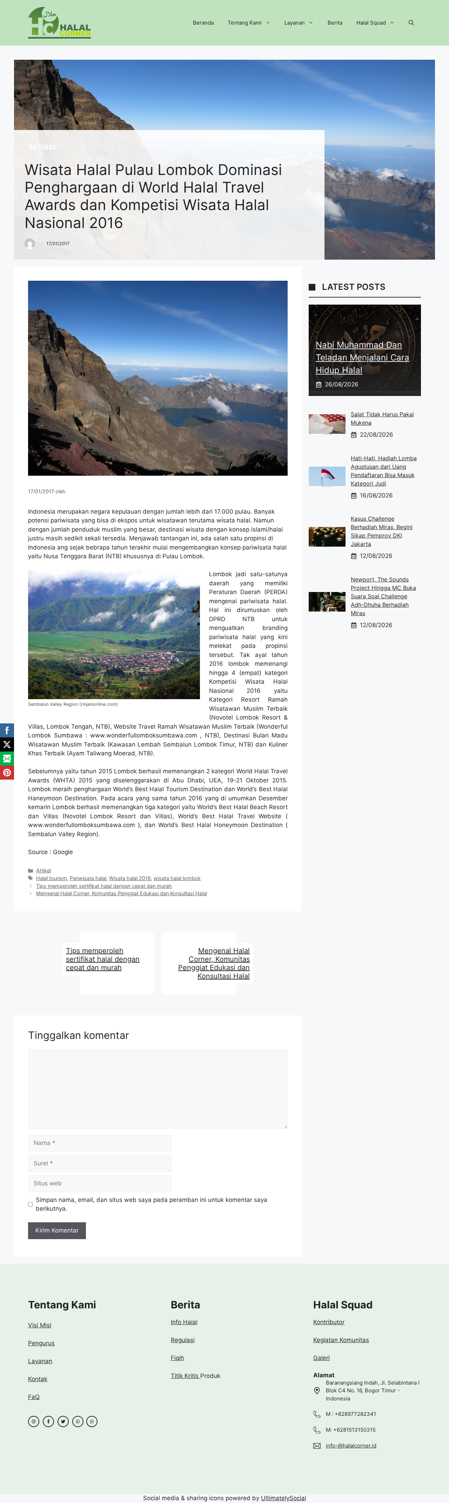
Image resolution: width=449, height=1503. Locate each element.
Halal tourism (51, 878)
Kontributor (328, 1322)
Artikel (43, 146)
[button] (411, 22)
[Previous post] (30, 963)
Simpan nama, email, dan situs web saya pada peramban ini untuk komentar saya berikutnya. (151, 1204)
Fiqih (177, 1357)
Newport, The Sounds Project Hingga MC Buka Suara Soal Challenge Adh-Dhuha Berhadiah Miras (383, 596)
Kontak (37, 1378)
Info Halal (184, 1322)
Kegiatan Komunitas (341, 1339)
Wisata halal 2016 (130, 878)
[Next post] (286, 963)
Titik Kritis (185, 1375)
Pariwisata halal (88, 878)
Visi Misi (39, 1325)
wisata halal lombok (177, 878)
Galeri (321, 1357)
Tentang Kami (245, 22)
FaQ (34, 1396)
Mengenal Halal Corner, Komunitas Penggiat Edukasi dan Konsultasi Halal (121, 893)
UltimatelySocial (283, 1498)
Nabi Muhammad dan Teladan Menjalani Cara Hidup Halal (362, 357)
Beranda (203, 22)
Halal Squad (371, 22)
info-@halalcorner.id (351, 1445)
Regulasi (183, 1339)
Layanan (294, 22)
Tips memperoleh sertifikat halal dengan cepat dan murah (104, 886)
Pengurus (41, 1343)
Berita (335, 22)
